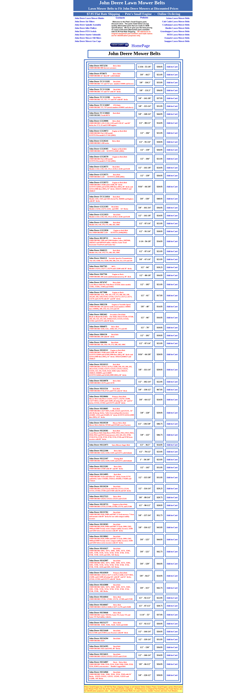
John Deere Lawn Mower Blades (89, 18)
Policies (144, 18)
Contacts (120, 18)
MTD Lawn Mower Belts (178, 35)
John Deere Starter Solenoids (88, 35)
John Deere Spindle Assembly (88, 25)
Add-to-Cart (172, 67)
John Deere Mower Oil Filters (88, 38)
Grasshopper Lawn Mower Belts (175, 31)
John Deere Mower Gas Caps (88, 41)
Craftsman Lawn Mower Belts (176, 25)
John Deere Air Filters (84, 21)
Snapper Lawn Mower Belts (177, 41)
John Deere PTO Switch (85, 31)
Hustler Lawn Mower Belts (177, 28)
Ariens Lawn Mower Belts (178, 18)
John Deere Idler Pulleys (86, 28)
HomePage (141, 45)
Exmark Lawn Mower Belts (177, 38)
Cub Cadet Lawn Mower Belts (176, 21)
